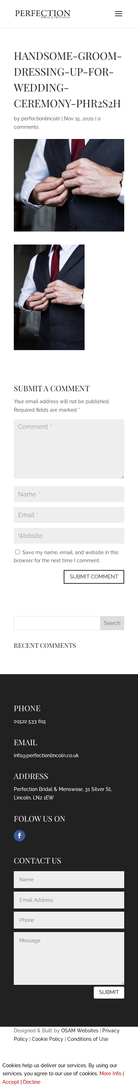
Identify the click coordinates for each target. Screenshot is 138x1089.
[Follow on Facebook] (19, 835)
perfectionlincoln (40, 118)
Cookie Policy (47, 1039)
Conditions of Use (87, 1039)
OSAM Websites (79, 1030)
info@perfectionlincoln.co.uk (46, 755)
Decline (31, 1082)
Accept (10, 1082)
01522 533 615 (30, 721)
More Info (110, 1073)
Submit (109, 992)
